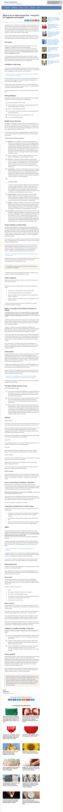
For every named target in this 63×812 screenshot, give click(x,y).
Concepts (32, 7)
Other (38, 7)
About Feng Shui (10, 2)
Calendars (7, 7)
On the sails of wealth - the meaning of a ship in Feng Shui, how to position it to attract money (54, 56)
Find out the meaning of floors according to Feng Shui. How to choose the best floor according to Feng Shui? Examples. (53, 42)
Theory (20, 7)
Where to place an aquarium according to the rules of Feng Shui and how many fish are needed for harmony (54, 34)
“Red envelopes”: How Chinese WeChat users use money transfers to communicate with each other (54, 26)
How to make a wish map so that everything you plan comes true (54, 62)
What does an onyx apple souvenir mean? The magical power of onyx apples (53, 49)
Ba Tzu (26, 7)
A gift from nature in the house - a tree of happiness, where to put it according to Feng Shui (54, 19)
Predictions (14, 7)
